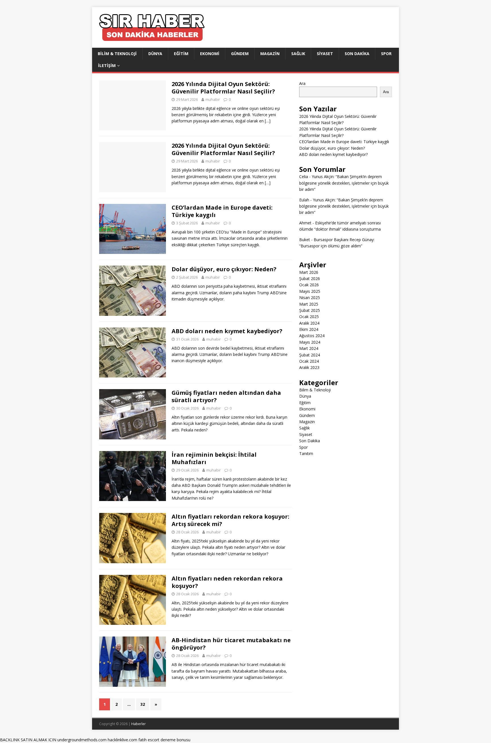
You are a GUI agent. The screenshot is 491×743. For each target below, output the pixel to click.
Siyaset (325, 53)
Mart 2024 (308, 348)
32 (142, 704)
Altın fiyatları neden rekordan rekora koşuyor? (227, 582)
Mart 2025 (308, 304)
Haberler (138, 723)
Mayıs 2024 (309, 342)
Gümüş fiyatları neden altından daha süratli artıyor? (226, 396)
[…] (268, 121)
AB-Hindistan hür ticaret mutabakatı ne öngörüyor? (231, 643)
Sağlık (298, 53)
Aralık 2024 (309, 323)
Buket (304, 239)
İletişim (107, 65)
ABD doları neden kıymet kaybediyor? (227, 331)
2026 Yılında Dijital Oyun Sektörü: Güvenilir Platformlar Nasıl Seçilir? (223, 87)
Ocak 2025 (309, 316)
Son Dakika (357, 53)
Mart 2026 (308, 272)
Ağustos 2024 (311, 335)
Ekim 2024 (308, 329)
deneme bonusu (175, 739)
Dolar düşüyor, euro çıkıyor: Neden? (224, 269)
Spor (386, 53)
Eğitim (181, 53)
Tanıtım (306, 453)
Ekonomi (209, 53)
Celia (303, 176)
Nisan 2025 (309, 297)
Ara (302, 83)
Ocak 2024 (309, 361)
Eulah (304, 200)
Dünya (155, 53)
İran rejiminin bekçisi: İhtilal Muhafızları (214, 458)
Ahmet (305, 223)
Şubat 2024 (309, 355)
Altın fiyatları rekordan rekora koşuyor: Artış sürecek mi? (230, 520)
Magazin (270, 53)
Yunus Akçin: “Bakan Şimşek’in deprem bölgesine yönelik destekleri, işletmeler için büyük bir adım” (344, 183)
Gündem (240, 53)
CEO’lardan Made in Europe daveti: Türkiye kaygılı (222, 211)
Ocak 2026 (309, 284)
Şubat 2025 (309, 310)
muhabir (212, 99)
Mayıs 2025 (309, 291)
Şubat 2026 (309, 278)
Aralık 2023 (309, 367)
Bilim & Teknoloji (117, 53)
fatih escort (148, 739)
